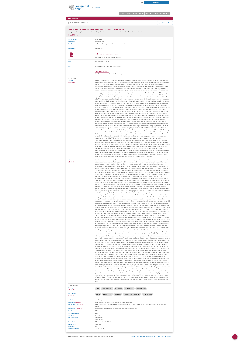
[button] (141, 2)
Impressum (141, 336)
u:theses (97, 8)
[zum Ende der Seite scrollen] (235, 337)
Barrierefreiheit (151, 336)
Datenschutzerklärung (164, 336)
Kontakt (133, 336)
